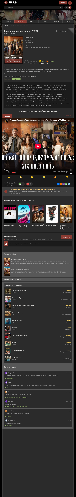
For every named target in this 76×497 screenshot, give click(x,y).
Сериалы (44, 21)
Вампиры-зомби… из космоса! (17, 397)
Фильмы (32, 21)
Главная (8, 21)
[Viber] (63, 184)
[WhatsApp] (66, 184)
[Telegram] (69, 184)
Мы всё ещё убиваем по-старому (18, 406)
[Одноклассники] (61, 184)
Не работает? (67, 116)
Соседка (10, 378)
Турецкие (33, 76)
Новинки (20, 21)
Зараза (9, 387)
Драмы (27, 76)
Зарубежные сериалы (17, 76)
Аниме (68, 21)
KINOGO (6, 26)
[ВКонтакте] (58, 184)
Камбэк (9, 425)
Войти (63, 3)
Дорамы (56, 21)
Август (9, 416)
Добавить (66, 237)
